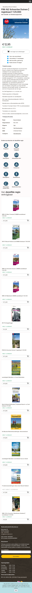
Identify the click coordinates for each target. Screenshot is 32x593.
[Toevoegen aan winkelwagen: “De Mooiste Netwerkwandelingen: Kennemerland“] (28, 437)
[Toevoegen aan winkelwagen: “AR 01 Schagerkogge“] (28, 329)
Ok (16, 590)
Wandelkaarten (17, 133)
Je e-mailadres (5, 549)
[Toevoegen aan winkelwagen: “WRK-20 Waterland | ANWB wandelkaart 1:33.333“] (28, 302)
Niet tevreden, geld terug (16, 60)
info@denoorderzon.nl (6, 534)
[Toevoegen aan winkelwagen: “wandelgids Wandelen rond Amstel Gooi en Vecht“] (28, 465)
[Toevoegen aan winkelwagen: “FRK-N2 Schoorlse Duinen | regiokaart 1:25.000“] (28, 356)
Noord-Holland (17, 120)
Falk (14, 125)
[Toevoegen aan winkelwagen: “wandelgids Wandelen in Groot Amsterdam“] (28, 383)
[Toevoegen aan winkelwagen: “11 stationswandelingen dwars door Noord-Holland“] (28, 492)
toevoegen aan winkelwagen (17, 51)
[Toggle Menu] (30, 1)
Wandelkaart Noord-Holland (9, 6)
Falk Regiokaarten (17, 128)
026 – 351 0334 (5, 532)
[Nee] (30, 587)
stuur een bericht (22, 577)
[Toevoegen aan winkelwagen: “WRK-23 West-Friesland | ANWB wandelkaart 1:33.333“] (28, 220)
